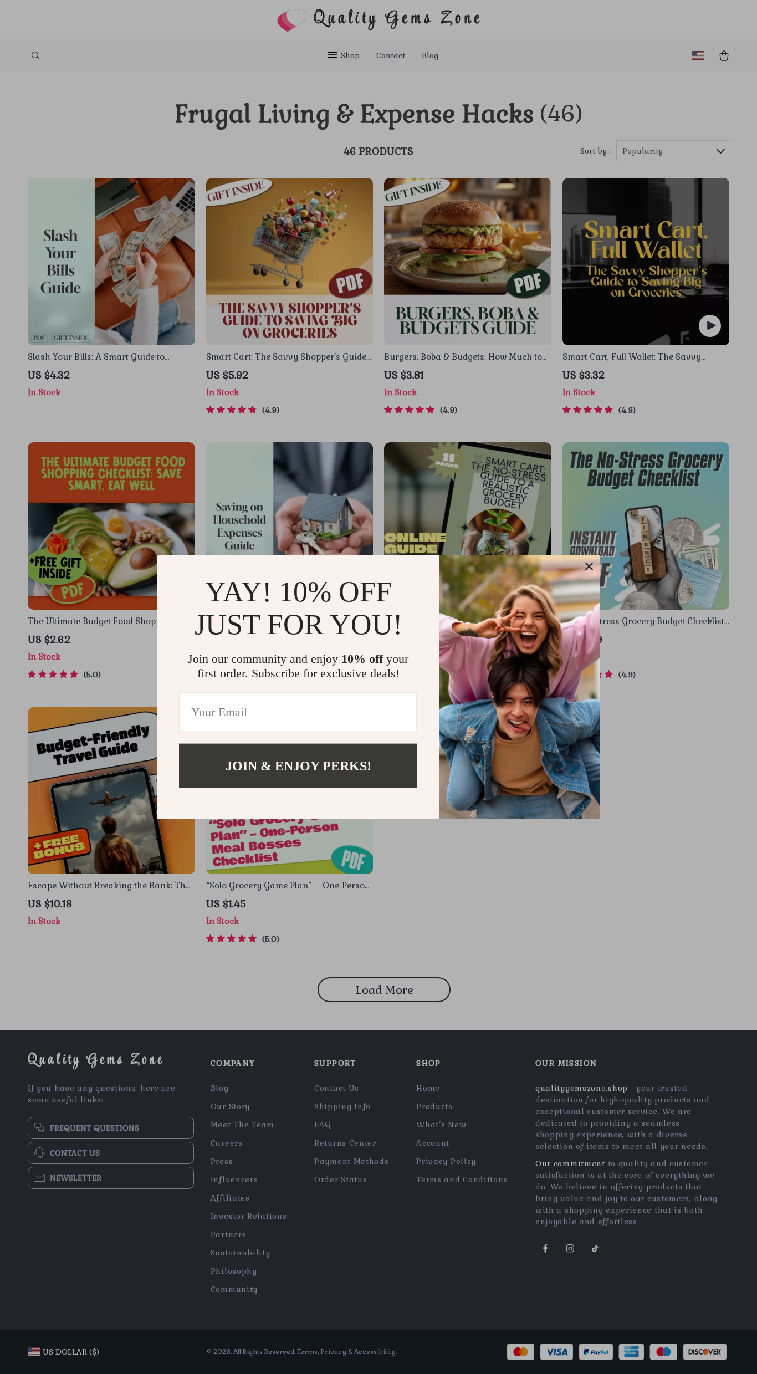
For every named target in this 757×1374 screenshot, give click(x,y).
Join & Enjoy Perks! (298, 765)
